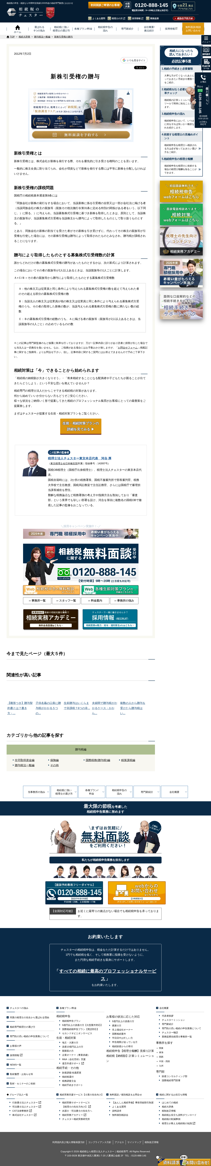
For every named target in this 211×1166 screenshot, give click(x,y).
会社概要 (174, 792)
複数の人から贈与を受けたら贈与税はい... (132, 708)
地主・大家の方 (70, 1042)
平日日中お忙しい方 (122, 1038)
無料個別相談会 (120, 1115)
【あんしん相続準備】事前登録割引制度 (133, 1102)
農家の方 (116, 1025)
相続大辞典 (167, 1106)
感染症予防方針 (185, 18)
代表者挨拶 (167, 1015)
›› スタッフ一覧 (66, 600)
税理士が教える (177, 1123)
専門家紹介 (147, 792)
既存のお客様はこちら (207, 94)
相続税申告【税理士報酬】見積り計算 (130, 1050)
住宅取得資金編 (24, 760)
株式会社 (22, 1115)
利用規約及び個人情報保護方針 (68, 1142)
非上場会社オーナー (122, 1029)
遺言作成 (71, 1063)
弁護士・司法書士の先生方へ (77, 1110)
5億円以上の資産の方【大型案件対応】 (82, 1025)
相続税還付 (68, 1076)
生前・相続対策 (66, 1037)
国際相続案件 (119, 1033)
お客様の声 (15, 1046)
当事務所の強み (36, 792)
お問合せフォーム (128, 347)
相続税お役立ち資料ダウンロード (179, 1115)
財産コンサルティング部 (174, 1076)
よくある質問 (98, 18)
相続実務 (72, 1115)
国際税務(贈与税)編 (98, 760)
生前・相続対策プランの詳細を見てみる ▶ (81, 426)
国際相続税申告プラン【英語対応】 (80, 1029)
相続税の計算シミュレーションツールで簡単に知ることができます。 (180, 103)
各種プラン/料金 (91, 792)
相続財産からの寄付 (122, 1046)
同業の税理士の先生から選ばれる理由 (29, 1017)
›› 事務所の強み (124, 600)
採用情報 (136, 18)
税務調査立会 (69, 1081)
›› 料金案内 (95, 600)
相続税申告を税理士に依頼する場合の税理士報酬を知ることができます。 (180, 169)
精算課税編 (128, 760)
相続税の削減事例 (171, 1119)
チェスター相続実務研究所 (76, 1119)
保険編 (54, 760)
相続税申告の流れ (119, 792)
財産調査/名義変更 (71, 1072)
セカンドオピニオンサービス (77, 1033)
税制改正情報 (169, 1110)
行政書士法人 (25, 1102)
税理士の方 (117, 18)
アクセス (119, 1142)
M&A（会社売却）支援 (74, 1059)
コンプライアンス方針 (99, 1142)
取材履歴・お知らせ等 (21, 1074)
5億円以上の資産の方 (123, 1021)
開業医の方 (68, 1050)
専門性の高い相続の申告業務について (29, 1036)
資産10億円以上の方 (72, 1046)
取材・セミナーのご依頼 (22, 1083)
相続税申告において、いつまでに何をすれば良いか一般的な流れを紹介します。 (180, 124)
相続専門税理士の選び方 (22, 1027)
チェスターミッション (173, 1020)
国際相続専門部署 (171, 1080)
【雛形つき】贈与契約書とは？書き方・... (20, 708)
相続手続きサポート (72, 1085)
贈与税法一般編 (24, 765)
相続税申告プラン (71, 1021)
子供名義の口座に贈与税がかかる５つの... (48, 708)
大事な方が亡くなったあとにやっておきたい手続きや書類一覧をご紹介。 (180, 79)
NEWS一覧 (15, 1064)
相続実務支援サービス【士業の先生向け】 (82, 1094)
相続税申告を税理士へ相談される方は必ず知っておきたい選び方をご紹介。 (180, 148)
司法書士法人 (25, 1106)
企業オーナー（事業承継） (76, 1055)
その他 (54, 765)
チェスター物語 (170, 1032)
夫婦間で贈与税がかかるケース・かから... (104, 708)
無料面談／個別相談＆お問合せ (126, 1094)
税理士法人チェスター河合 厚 (79, 458)
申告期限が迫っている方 (124, 1042)
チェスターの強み (19, 1008)
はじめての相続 (170, 1102)
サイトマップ (134, 1142)
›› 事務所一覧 (37, 600)
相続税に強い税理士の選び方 (64, 792)
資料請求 (116, 1110)
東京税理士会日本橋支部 (64, 463)
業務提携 (154, 18)
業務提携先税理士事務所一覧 (177, 1036)
